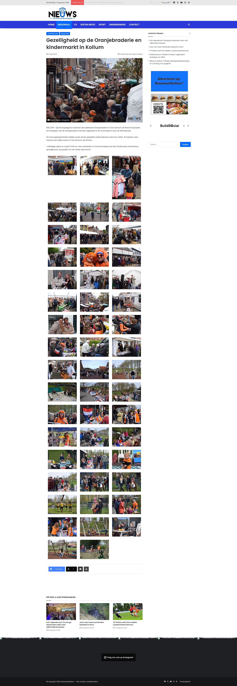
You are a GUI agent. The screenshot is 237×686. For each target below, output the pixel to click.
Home (51, 24)
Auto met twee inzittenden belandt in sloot (92, 623)
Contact (134, 24)
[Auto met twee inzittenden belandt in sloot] (94, 611)
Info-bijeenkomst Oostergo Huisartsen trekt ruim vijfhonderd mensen (58, 624)
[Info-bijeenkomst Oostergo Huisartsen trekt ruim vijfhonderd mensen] (61, 611)
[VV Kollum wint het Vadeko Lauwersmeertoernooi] (128, 611)
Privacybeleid (185, 682)
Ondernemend (117, 24)
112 (75, 24)
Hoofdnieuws (53, 34)
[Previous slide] (151, 126)
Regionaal (64, 24)
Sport (102, 24)
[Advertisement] (143, 13)
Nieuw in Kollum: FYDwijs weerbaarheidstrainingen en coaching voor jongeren (115, 2)
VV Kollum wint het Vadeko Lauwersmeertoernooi (125, 623)
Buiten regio (88, 24)
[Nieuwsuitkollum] (62, 13)
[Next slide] (188, 126)
